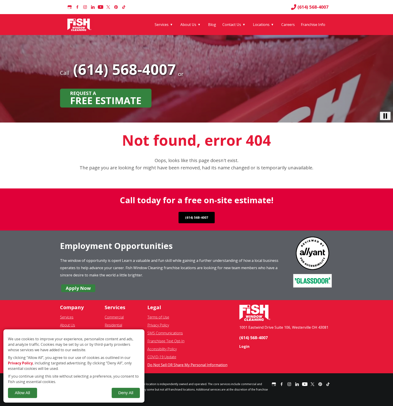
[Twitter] (108, 7)
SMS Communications (165, 333)
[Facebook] (77, 7)
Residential (113, 325)
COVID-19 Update (161, 356)
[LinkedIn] (93, 7)
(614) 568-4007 (312, 7)
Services (162, 24)
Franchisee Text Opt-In (165, 340)
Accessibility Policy (162, 348)
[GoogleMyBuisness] (69, 7)
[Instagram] (85, 7)
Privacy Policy (158, 325)
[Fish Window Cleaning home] (80, 24)
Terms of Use (158, 317)
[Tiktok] (123, 7)
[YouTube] (100, 7)
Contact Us (231, 24)
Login (244, 346)
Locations (261, 24)
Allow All (22, 393)
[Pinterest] (116, 7)
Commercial (114, 317)
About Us (188, 24)
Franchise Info (313, 24)
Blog (212, 24)
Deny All (125, 393)
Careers (288, 24)
